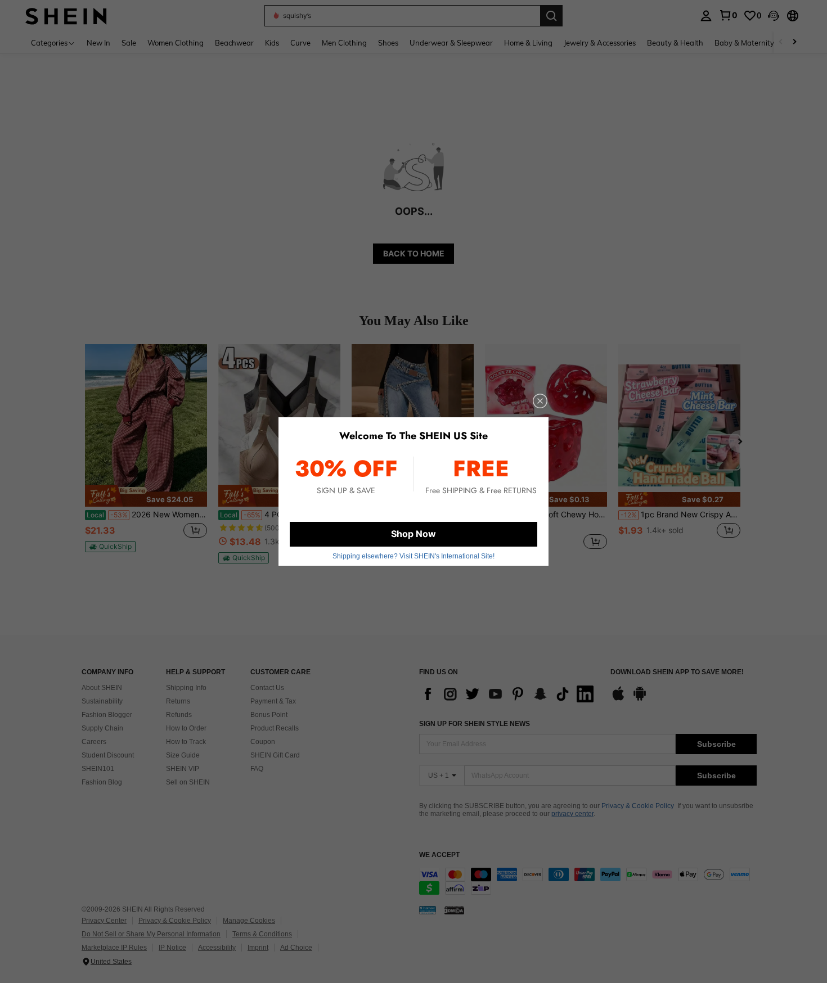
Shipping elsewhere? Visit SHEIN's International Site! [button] (413, 556)
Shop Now (413, 533)
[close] (540, 401)
